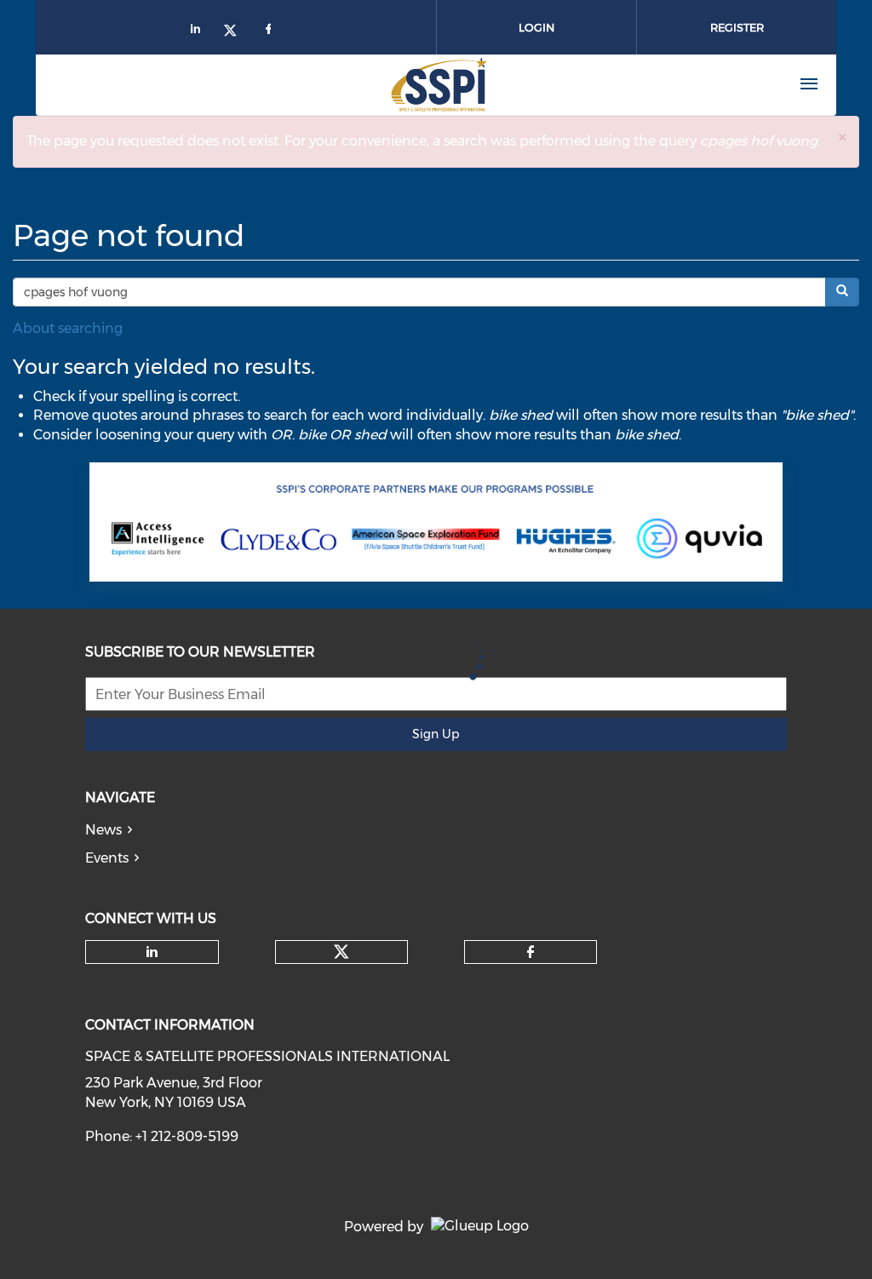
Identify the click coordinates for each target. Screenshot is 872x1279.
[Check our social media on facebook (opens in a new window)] (530, 952)
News (103, 830)
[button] (842, 137)
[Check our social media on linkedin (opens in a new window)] (152, 952)
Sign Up (435, 734)
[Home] (358, 84)
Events (107, 858)
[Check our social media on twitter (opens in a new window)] (341, 952)
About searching (68, 328)
